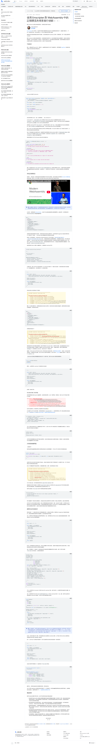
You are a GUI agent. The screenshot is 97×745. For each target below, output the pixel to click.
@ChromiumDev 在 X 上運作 (84, 733)
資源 (14, 1)
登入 (95, 1)
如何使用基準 (32, 1)
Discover (20, 1)
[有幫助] (68, 14)
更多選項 (90, 6)
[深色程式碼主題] (70, 51)
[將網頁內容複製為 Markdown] (58, 21)
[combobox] (77, 1)
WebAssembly (84, 6)
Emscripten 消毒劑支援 (66, 176)
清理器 (31, 207)
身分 (25, 6)
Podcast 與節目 (65, 738)
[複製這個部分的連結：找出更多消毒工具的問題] (39, 392)
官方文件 (58, 352)
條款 (15, 742)
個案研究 (41, 1)
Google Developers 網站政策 (64, 723)
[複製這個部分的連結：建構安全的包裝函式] (39, 509)
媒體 (73, 6)
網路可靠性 (54, 6)
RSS (80, 738)
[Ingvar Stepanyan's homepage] (34, 28)
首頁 (27, 14)
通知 (42, 6)
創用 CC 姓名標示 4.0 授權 (41, 723)
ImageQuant (63, 47)
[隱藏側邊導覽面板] (12, 743)
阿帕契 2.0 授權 (52, 723)
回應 (59, 6)
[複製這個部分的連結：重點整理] (33, 693)
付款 (38, 6)
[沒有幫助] (69, 14)
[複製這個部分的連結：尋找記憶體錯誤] (36, 173)
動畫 (63, 6)
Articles (3, 4)
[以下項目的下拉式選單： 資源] (16, 1)
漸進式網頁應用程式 (32, 6)
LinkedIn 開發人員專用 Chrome (85, 736)
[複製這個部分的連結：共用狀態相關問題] (37, 443)
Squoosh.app (29, 30)
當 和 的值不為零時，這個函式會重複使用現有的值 (42, 412)
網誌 (37, 1)
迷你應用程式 (68, 6)
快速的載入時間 (10, 6)
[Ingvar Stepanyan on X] (31, 28)
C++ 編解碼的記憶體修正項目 (44, 689)
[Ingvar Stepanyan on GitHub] (33, 28)
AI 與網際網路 (3, 6)
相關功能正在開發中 (57, 351)
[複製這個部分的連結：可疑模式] (33, 44)
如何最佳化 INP (47, 6)
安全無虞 (78, 6)
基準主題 (26, 1)
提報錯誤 (48, 733)
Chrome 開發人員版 (66, 733)
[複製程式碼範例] (71, 51)
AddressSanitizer (38, 212)
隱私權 (18, 742)
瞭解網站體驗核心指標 (18, 6)
